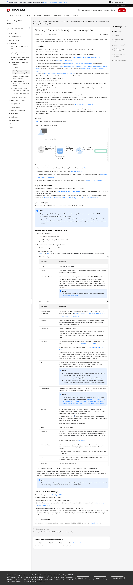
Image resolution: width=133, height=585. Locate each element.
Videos (11, 127)
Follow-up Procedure (120, 60)
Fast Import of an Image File (21, 93)
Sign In (112, 10)
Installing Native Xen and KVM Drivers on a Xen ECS (59, 73)
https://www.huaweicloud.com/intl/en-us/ (55, 2)
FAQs (10, 124)
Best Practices (13, 114)
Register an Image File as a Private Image (119, 50)
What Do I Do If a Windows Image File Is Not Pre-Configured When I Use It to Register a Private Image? (73, 198)
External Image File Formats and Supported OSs (78, 63)
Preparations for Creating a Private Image (18, 53)
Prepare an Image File (119, 40)
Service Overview (15, 37)
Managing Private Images (18, 97)
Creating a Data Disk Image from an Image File (21, 77)
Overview (15, 67)
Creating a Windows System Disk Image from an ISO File (21, 83)
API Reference (13, 117)
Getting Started (14, 40)
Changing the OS (95, 523)
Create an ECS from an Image (119, 55)
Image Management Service (50, 21)
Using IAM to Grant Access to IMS (19, 47)
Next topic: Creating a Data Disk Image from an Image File (53, 532)
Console (106, 10)
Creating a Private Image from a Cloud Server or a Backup (20, 58)
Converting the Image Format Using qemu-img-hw (85, 57)
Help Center (36, 21)
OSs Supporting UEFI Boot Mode (84, 104)
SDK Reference (14, 120)
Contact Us (86, 10)
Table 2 (48, 253)
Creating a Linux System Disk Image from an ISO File (21, 89)
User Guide (12, 43)
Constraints (117, 31)
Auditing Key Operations (18, 110)
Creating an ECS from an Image (61, 495)
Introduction (81, 440)
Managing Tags (15, 103)
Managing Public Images (18, 100)
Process (116, 35)
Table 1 (41, 253)
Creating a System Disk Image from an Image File (20, 72)
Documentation (96, 10)
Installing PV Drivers (87, 68)
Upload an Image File (120, 45)
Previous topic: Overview (41, 529)
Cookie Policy (42, 581)
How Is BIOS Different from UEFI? (86, 344)
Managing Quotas (16, 107)
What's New (13, 33)
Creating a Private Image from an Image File (19, 63)
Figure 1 (37, 121)
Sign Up (122, 10)
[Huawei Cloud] (16, 10)
